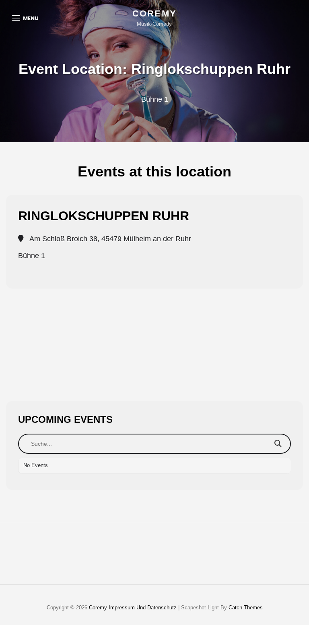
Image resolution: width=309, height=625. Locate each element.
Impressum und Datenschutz (143, 608)
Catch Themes (246, 608)
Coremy (154, 13)
